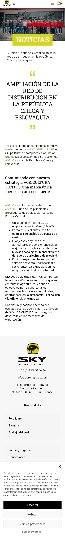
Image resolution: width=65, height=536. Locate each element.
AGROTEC (11, 209)
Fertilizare (15, 418)
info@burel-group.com (32, 377)
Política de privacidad (31, 531)
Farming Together (20, 450)
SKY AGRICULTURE (42, 149)
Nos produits (32, 405)
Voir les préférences (32, 524)
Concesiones (17, 457)
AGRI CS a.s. (13, 160)
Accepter (32, 505)
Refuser (33, 514)
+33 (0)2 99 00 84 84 (32, 370)
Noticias (26, 53)
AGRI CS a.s (12, 205)
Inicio (14, 53)
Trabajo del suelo (20, 432)
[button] (60, 466)
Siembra (14, 425)
